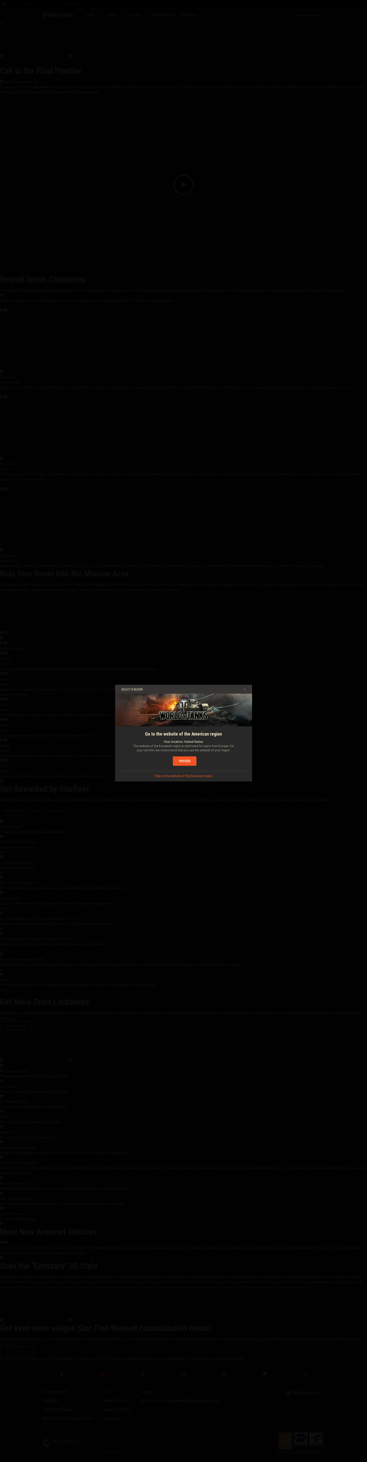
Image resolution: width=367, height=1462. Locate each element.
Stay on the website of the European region (184, 776)
